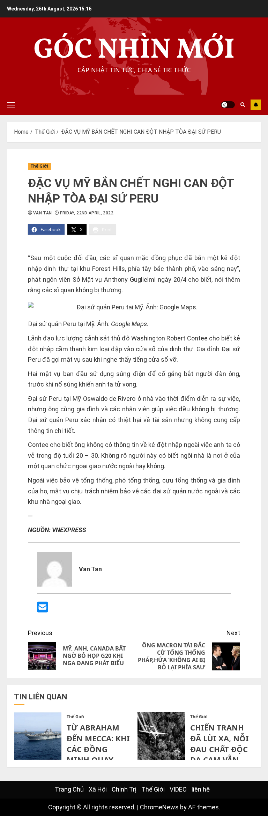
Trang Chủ (69, 789)
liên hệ (201, 789)
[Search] (242, 104)
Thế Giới (39, 166)
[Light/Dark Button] (228, 104)
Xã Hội (98, 789)
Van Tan (42, 213)
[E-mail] (42, 609)
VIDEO (178, 789)
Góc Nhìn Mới (134, 50)
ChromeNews (159, 807)
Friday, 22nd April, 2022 (86, 213)
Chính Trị (124, 789)
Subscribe (256, 105)
